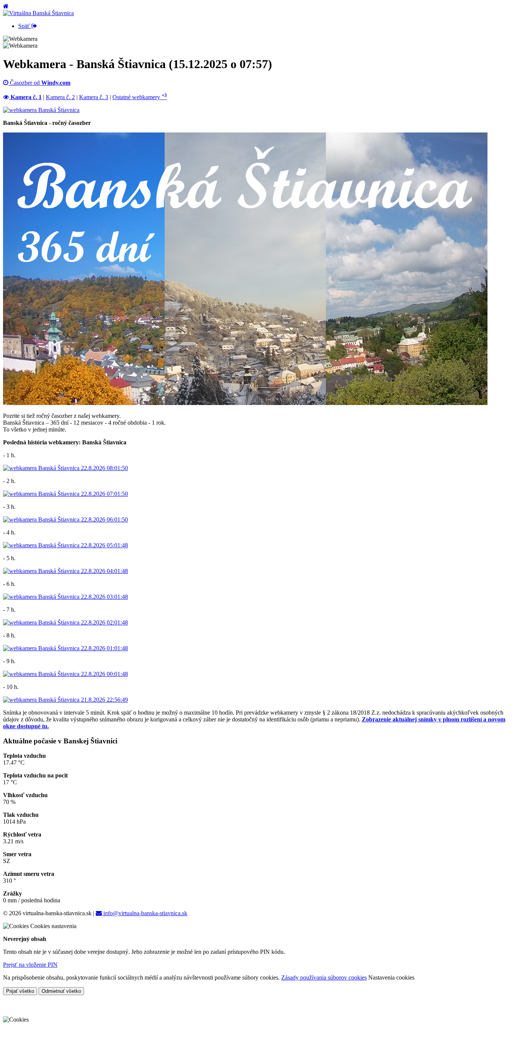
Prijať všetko (20, 991)
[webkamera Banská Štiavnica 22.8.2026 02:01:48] (65, 622)
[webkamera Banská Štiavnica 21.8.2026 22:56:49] (65, 699)
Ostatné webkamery (139, 97)
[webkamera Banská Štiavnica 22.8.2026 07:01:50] (65, 494)
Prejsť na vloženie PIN (30, 964)
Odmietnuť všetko (61, 991)
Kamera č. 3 (93, 97)
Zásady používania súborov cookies (324, 977)
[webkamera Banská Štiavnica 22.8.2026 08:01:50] (65, 468)
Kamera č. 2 (60, 97)
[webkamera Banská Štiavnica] (41, 110)
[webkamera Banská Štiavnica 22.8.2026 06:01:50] (65, 519)
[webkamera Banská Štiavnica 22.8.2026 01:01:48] (65, 648)
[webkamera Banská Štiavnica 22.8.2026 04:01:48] (65, 571)
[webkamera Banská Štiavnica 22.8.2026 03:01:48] (65, 596)
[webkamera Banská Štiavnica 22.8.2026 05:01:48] (65, 545)
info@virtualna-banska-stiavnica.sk (144, 913)
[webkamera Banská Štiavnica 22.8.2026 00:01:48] (65, 674)
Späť (24, 26)
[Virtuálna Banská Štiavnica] (38, 13)
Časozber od (39, 82)
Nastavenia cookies (391, 977)
